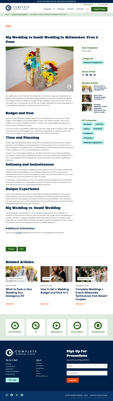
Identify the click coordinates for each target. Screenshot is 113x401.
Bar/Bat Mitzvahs (10, 374)
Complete (18, 233)
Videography (61, 9)
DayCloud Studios (102, 395)
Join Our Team (40, 368)
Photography (47, 9)
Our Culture (39, 366)
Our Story (38, 363)
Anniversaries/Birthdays (12, 371)
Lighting (86, 129)
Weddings (8, 364)
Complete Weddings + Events (79, 395)
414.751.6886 (104, 4)
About (38, 360)
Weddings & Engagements (19, 14)
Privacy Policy (93, 397)
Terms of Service (101, 397)
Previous (11, 249)
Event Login (12, 380)
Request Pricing (99, 9)
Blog (87, 9)
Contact (38, 373)
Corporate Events (10, 366)
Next (22, 249)
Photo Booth (70, 9)
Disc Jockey (87, 124)
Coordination (80, 9)
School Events (9, 369)
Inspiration (99, 124)
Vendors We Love (43, 376)
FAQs (37, 371)
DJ (54, 9)
